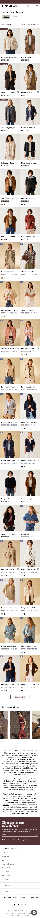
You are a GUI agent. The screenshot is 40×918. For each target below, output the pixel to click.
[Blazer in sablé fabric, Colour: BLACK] (24, 575)
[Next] (36, 742)
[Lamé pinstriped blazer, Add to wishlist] (38, 387)
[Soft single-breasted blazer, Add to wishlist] (18, 163)
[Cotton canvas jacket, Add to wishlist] (18, 348)
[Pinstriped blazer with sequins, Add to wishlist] (38, 348)
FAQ (3, 860)
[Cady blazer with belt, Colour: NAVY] (24, 614)
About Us (5, 852)
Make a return (6, 875)
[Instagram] (14, 905)
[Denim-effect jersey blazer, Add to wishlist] (38, 127)
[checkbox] (2, 839)
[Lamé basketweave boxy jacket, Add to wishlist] (18, 387)
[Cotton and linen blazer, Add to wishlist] (18, 310)
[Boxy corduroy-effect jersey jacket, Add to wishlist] (18, 498)
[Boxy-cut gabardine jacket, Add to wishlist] (18, 236)
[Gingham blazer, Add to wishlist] (38, 57)
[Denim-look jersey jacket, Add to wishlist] (18, 460)
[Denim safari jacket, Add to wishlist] (18, 646)
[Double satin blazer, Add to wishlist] (18, 271)
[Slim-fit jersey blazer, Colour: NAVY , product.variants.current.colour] (22, 466)
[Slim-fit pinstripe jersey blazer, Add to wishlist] (38, 310)
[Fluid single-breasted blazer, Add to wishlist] (38, 163)
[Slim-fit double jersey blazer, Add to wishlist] (38, 684)
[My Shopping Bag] (32, 6)
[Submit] (36, 834)
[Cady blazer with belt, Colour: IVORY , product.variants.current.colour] (22, 613)
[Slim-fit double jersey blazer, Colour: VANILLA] (24, 690)
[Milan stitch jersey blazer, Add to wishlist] (38, 198)
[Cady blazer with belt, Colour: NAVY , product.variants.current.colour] (24, 428)
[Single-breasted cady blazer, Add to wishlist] (38, 646)
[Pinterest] (22, 905)
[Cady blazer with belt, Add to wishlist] (38, 422)
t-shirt (31, 807)
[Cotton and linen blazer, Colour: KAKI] (4, 316)
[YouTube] (26, 905)
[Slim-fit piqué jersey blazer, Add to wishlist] (18, 534)
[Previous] (4, 742)
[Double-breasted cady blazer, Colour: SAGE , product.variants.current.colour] (2, 613)
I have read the (17, 840)
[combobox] (26, 24)
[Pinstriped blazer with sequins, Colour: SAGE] (22, 354)
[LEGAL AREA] (37, 892)
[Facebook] (18, 905)
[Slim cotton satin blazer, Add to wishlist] (38, 271)
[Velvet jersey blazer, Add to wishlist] (38, 498)
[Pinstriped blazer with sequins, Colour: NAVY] (26, 354)
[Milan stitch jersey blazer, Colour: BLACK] (24, 204)
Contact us (5, 856)
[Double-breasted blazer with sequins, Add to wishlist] (18, 422)
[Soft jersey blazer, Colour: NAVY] (4, 204)
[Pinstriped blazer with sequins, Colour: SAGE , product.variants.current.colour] (2, 575)
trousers (6, 805)
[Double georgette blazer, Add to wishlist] (38, 236)
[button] (34, 912)
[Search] (28, 6)
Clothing (8, 24)
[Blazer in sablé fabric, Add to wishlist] (38, 569)
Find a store (5, 872)
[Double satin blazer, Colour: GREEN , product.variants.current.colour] (4, 277)
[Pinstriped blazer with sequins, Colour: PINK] (4, 575)
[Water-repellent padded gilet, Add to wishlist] (38, 92)
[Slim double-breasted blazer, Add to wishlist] (18, 92)
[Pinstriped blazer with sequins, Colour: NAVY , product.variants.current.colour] (6, 690)
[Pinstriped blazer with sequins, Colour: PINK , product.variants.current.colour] (24, 354)
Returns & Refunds (8, 868)
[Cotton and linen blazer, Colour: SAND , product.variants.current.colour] (2, 316)
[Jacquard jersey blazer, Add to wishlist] (18, 127)
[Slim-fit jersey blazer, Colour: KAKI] (24, 466)
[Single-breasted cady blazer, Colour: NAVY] (24, 652)
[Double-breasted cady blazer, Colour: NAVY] (4, 614)
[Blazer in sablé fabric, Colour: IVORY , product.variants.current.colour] (22, 575)
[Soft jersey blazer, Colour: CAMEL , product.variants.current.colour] (2, 204)
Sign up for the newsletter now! (20, 2)
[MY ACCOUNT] (37, 886)
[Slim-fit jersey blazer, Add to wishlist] (38, 460)
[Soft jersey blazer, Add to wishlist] (18, 198)
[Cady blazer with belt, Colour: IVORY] (22, 428)
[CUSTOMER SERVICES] (37, 848)
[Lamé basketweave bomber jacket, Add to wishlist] (18, 57)
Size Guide (5, 879)
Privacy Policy (24, 840)
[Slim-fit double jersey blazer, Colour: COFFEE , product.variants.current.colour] (22, 690)
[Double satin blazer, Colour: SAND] (2, 278)
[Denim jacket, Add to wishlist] (38, 534)
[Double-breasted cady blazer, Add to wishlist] (18, 607)
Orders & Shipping (8, 864)
